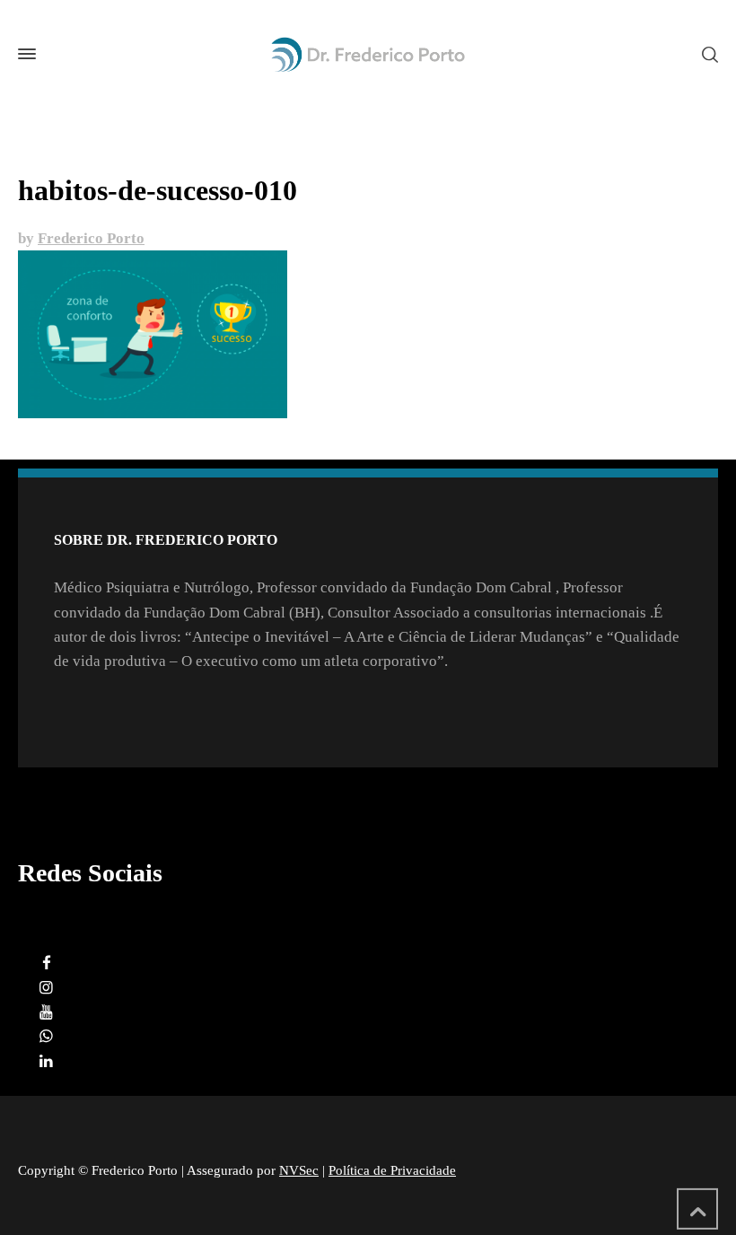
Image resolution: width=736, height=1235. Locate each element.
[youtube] (46, 1011)
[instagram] (46, 987)
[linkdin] (46, 1061)
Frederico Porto (91, 238)
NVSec (299, 1170)
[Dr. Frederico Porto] (368, 54)
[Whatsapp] (46, 1036)
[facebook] (46, 963)
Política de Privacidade (392, 1170)
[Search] (706, 53)
